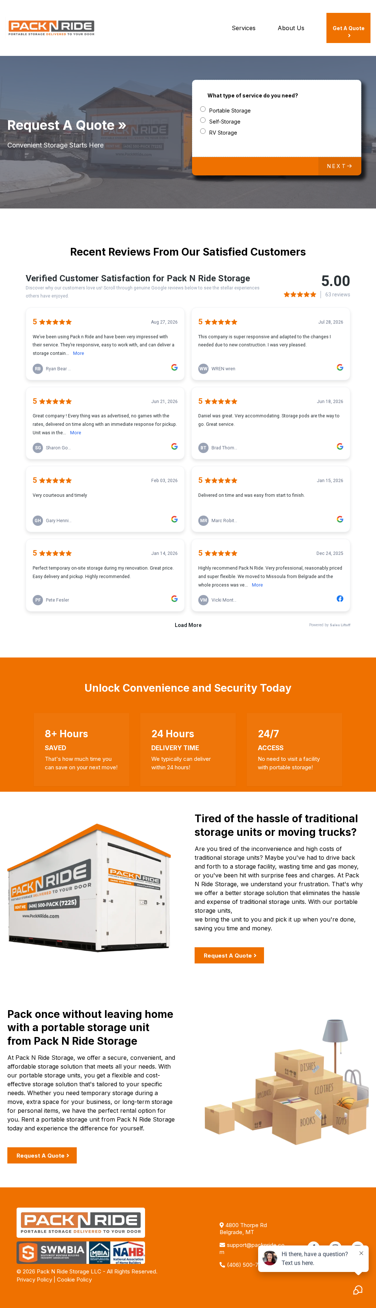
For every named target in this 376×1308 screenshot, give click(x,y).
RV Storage (223, 132)
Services (244, 28)
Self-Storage (225, 121)
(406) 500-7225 (247, 1264)
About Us (291, 28)
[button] (339, 166)
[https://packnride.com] (51, 27)
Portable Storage (230, 110)
